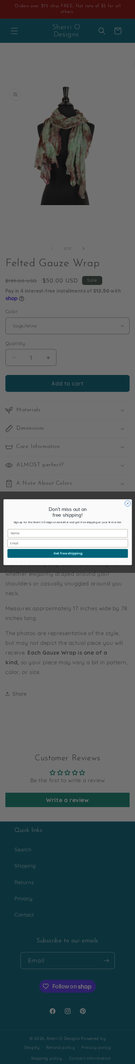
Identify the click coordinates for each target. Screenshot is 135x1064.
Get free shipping (67, 553)
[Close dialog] (127, 503)
